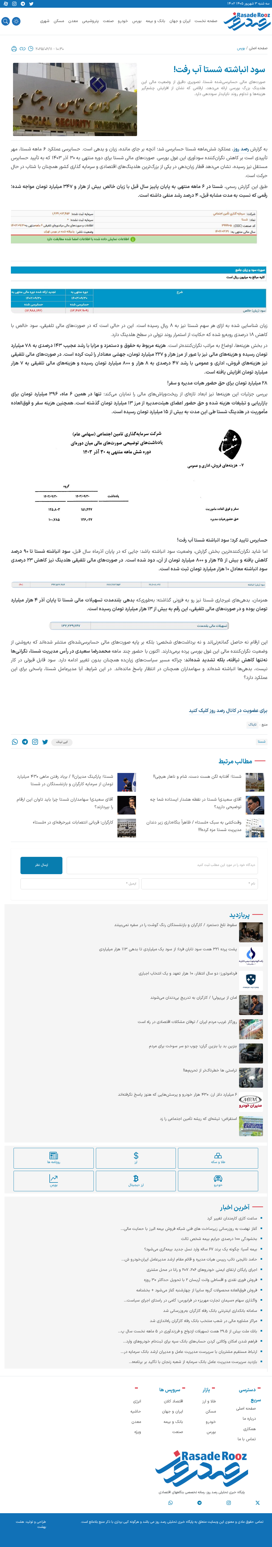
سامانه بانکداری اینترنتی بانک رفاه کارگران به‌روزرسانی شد (210, 1311)
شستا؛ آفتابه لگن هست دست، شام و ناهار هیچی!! (197, 777)
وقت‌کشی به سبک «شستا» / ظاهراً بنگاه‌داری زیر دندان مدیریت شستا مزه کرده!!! (193, 826)
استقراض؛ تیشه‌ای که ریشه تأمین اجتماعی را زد (198, 1119)
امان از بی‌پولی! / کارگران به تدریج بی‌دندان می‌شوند (193, 998)
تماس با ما (247, 1439)
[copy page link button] (22, 49)
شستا (261, 741)
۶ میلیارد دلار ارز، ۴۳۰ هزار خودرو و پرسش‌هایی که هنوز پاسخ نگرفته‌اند (177, 1095)
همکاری (249, 1429)
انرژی (137, 1401)
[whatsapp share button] (15, 742)
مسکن (59, 21)
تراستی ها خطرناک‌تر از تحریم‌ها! (210, 1071)
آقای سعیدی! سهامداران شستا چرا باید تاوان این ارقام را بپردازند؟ (65, 803)
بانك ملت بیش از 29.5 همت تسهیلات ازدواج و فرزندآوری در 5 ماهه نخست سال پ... (187, 1331)
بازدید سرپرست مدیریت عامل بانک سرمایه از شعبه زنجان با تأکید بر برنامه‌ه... (193, 1362)
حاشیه (135, 1412)
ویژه (137, 1432)
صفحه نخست (206, 21)
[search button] (5, 21)
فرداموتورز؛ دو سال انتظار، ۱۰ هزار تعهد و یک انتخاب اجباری (188, 974)
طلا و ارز (209, 1401)
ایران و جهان (179, 21)
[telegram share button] (23, 4)
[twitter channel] (258, 1503)
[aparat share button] (6, 4)
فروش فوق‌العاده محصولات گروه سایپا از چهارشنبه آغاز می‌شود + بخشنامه (196, 1290)
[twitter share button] (31, 4)
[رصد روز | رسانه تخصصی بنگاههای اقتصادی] (247, 21)
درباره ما (249, 1419)
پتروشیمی (90, 21)
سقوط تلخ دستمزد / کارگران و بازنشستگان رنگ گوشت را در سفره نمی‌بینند (175, 925)
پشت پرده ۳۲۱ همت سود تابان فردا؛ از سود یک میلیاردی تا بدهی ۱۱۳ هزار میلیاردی (168, 949)
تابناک (252, 724)
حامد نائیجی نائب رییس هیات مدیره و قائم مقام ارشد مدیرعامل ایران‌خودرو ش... (189, 1260)
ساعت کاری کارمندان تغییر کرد (232, 1219)
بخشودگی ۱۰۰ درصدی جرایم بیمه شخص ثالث (219, 1239)
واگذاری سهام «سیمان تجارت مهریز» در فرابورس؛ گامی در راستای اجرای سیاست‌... (190, 1301)
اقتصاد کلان (173, 1401)
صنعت (108, 21)
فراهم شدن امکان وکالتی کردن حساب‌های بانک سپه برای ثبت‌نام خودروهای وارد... (190, 1342)
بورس (137, 21)
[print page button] (14, 49)
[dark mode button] (16, 21)
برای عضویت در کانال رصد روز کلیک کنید (228, 710)
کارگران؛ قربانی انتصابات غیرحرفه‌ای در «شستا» (73, 822)
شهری (44, 21)
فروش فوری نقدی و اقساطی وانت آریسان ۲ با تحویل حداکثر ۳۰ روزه (200, 1280)
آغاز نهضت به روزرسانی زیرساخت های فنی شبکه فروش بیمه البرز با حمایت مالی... (189, 1229)
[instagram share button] (14, 4)
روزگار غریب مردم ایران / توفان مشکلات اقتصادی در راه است (187, 1022)
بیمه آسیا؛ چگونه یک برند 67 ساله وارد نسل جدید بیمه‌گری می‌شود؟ (200, 1249)
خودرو (123, 21)
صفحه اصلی (258, 48)
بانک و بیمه (155, 21)
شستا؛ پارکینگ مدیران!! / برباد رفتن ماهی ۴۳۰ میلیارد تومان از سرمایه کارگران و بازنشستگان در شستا (65, 781)
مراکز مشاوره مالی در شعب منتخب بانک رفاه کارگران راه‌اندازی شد (203, 1321)
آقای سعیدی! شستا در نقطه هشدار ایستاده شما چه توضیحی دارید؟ (195, 803)
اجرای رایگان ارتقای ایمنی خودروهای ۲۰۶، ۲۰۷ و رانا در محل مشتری (202, 1270)
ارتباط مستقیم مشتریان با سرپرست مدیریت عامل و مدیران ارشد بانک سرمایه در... (189, 1352)
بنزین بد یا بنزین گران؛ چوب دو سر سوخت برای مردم (193, 1046)
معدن (73, 21)
